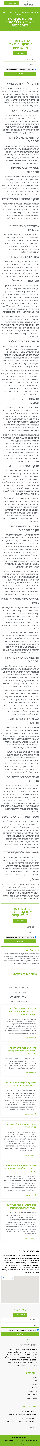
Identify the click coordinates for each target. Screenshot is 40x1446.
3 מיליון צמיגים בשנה (28, 1411)
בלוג (29, 12)
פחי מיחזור (32, 1427)
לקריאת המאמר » (30, 1038)
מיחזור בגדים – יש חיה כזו (27, 1418)
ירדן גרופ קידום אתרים (20, 1437)
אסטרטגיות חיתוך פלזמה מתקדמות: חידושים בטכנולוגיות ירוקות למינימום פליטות (20, 1168)
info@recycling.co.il (20, 1444)
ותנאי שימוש (10, 70)
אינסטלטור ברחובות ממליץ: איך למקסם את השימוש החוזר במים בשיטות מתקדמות (22, 1011)
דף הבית (35, 12)
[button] (37, 3)
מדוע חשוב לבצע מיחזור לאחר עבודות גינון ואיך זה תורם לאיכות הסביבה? (22, 1051)
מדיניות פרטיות (18, 70)
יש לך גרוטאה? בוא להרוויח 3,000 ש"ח (22, 1415)
